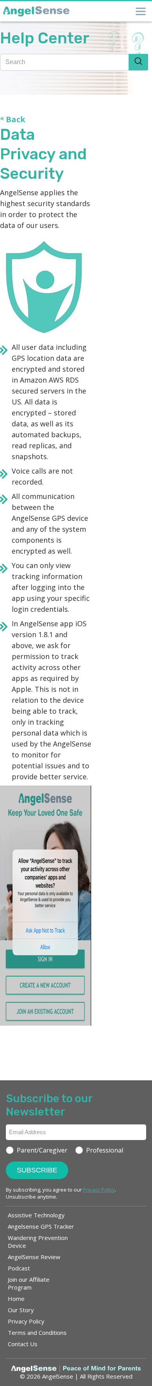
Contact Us (22, 1344)
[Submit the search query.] (138, 62)
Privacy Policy (26, 1321)
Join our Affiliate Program (28, 1283)
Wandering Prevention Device (38, 1241)
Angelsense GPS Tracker (41, 1226)
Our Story (21, 1310)
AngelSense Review (34, 1257)
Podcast (19, 1268)
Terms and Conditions (37, 1332)
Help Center (44, 38)
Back (12, 119)
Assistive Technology (36, 1215)
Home (16, 1298)
